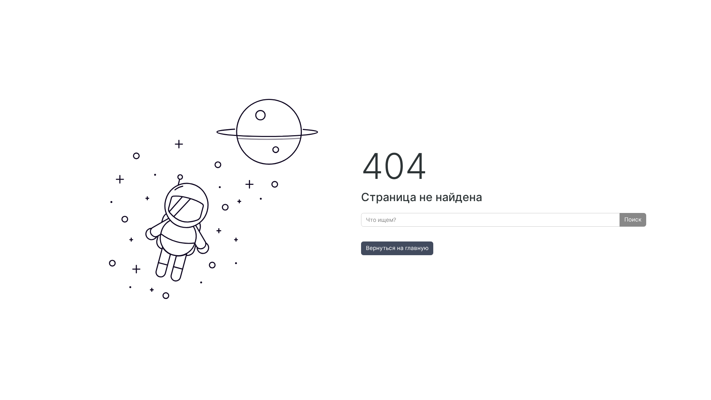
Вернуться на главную (397, 247)
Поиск (632, 219)
